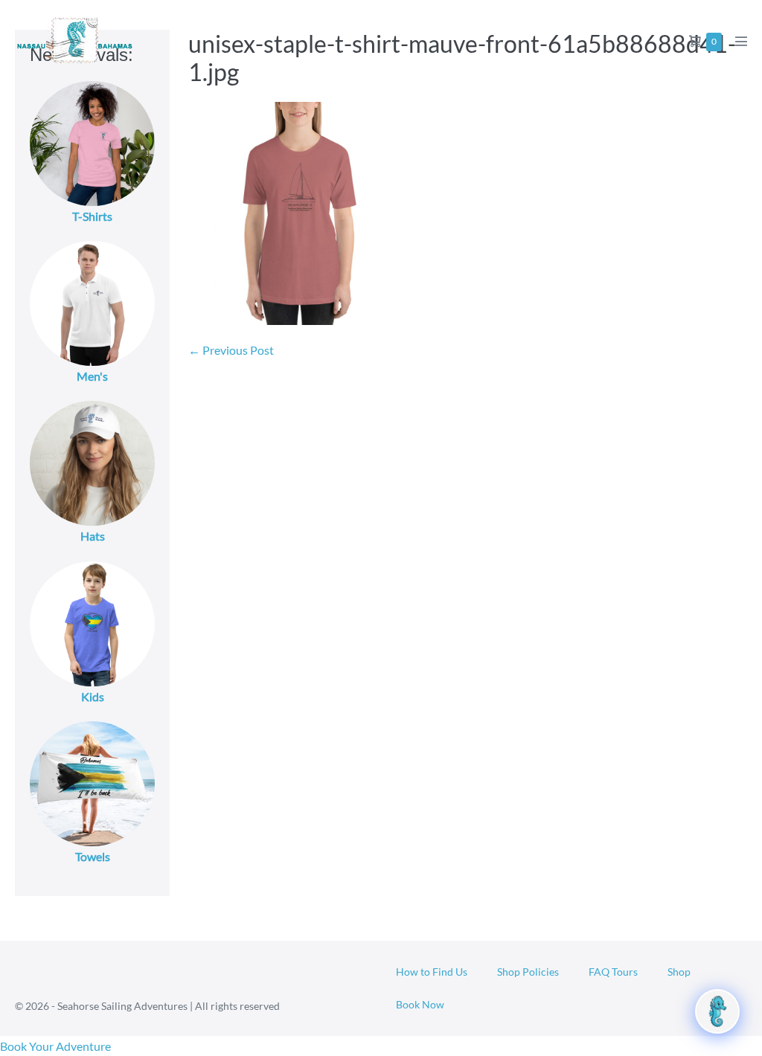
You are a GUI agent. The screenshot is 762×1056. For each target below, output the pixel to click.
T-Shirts (92, 216)
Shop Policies (528, 971)
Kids (92, 696)
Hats (92, 536)
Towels (92, 856)
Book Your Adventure (55, 1046)
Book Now (420, 1004)
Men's (92, 376)
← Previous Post (231, 350)
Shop (679, 971)
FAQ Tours (613, 971)
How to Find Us (431, 971)
